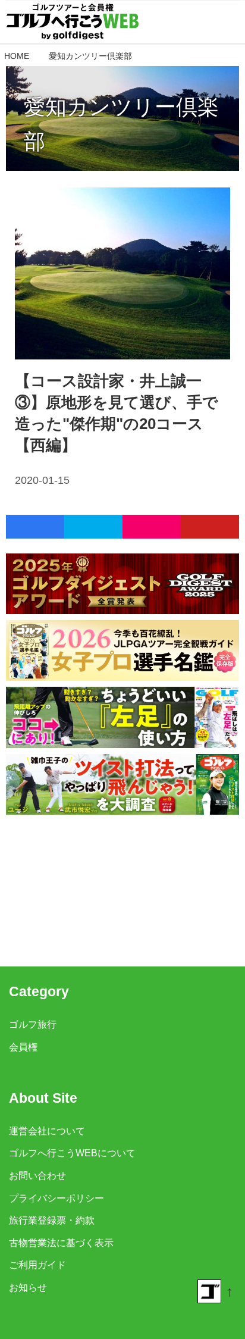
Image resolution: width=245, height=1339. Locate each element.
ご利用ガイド (37, 1264)
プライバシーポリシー (56, 1198)
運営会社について (47, 1130)
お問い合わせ (37, 1175)
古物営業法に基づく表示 (61, 1242)
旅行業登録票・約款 (52, 1220)
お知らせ (28, 1287)
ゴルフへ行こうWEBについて (72, 1152)
